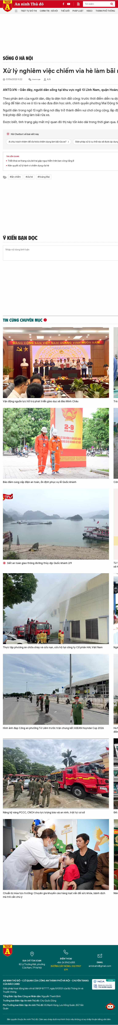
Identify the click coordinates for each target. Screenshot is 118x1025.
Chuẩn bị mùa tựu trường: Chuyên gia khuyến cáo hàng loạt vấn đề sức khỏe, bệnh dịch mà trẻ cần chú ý (54, 895)
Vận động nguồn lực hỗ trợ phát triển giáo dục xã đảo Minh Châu (40, 401)
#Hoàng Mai (44, 177)
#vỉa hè (29, 177)
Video (89, 11)
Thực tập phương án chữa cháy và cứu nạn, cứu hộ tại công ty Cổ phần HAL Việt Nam (52, 647)
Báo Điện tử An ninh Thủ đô (7, 6)
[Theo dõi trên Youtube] (69, 4)
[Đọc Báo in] (80, 4)
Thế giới (65, 11)
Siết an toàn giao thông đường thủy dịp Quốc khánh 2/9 (39, 563)
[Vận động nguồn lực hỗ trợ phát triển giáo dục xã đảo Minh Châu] (56, 362)
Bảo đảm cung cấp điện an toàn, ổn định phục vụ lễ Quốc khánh (39, 482)
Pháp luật (78, 11)
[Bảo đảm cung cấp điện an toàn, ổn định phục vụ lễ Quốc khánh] (56, 443)
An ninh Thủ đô (29, 4)
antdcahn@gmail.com (100, 966)
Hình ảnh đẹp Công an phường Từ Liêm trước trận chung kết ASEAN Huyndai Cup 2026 (53, 728)
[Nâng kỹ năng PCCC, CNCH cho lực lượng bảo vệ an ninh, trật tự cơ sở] (56, 773)
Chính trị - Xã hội (49, 11)
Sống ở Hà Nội (18, 57)
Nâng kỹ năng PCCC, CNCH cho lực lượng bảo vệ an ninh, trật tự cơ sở (44, 812)
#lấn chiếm (15, 177)
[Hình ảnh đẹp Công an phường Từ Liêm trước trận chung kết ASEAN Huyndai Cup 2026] (56, 689)
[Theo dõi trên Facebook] (64, 4)
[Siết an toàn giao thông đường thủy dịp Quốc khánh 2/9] (56, 524)
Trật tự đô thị (29, 11)
